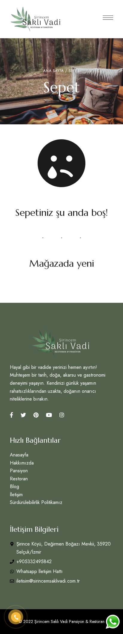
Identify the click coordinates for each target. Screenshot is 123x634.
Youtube (49, 415)
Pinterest (36, 415)
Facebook (11, 415)
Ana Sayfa (53, 71)
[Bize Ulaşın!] (112, 621)
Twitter (23, 415)
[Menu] (108, 17)
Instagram (61, 415)
